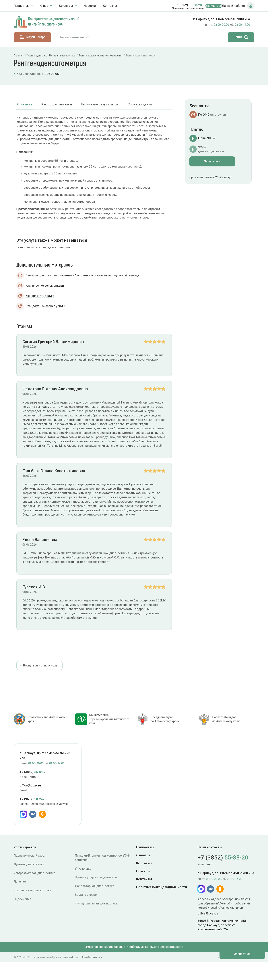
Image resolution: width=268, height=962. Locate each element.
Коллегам (144, 863)
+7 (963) (33, 799)
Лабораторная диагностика (94, 886)
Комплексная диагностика (32, 890)
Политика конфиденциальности (161, 887)
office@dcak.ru (30, 785)
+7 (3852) (188, 5)
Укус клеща (83, 868)
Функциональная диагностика (96, 903)
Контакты (110, 5)
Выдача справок (86, 894)
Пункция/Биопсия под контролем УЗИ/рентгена (102, 858)
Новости (90, 5)
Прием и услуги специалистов (96, 877)
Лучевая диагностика (29, 864)
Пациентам (145, 847)
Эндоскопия (22, 899)
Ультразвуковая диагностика (34, 873)
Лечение (20, 881)
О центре (143, 855)
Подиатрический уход (29, 855)
